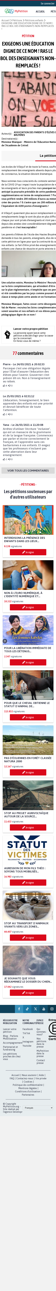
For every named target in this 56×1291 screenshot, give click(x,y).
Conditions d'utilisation (27, 1091)
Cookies (28, 1081)
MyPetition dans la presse (43, 1053)
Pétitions (17, 20)
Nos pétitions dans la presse (41, 1042)
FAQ (12, 1078)
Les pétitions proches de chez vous (11, 1056)
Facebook (28, 1029)
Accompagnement (13, 1042)
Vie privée (40, 1078)
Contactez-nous (24, 1078)
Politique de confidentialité (28, 1085)
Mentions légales (27, 1088)
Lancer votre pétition (9, 1030)
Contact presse (41, 1061)
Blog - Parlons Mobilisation (10, 1037)
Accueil (40, 11)
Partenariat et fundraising (10, 1048)
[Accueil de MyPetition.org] (16, 11)
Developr (17, 1111)
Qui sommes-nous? (41, 1032)
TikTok (26, 1033)
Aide (41, 1075)
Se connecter (48, 3)
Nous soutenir (29, 1075)
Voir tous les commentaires (28, 470)
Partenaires (28, 1094)
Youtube (27, 1045)
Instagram (28, 1041)
